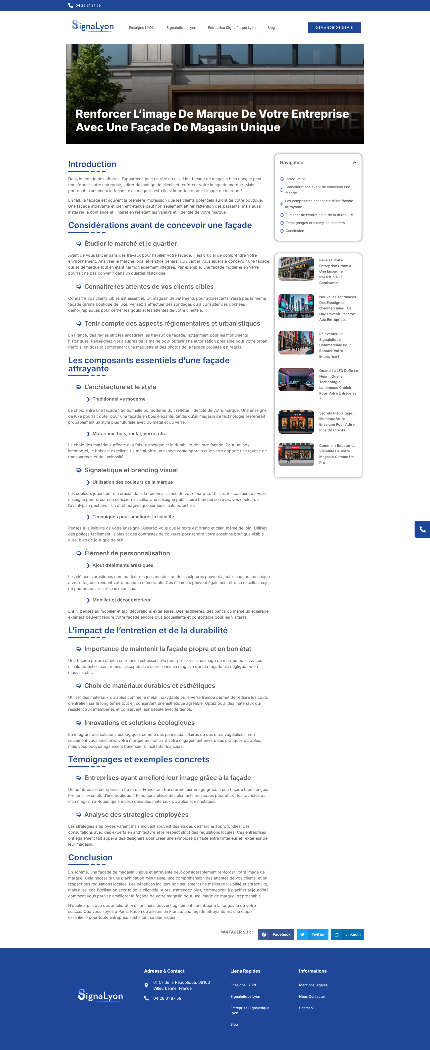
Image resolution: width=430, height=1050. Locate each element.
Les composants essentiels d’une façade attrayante (319, 204)
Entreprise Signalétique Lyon (232, 27)
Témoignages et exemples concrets (315, 223)
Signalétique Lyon (181, 27)
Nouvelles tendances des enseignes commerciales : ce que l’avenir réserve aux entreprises (337, 308)
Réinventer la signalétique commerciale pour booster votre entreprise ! (335, 345)
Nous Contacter (312, 996)
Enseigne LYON (142, 27)
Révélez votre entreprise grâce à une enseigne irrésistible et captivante (335, 271)
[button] (355, 163)
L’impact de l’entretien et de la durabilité (319, 215)
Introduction (296, 179)
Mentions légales (313, 985)
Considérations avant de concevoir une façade (317, 190)
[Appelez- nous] (423, 529)
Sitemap (306, 1008)
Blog (271, 27)
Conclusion (295, 231)
